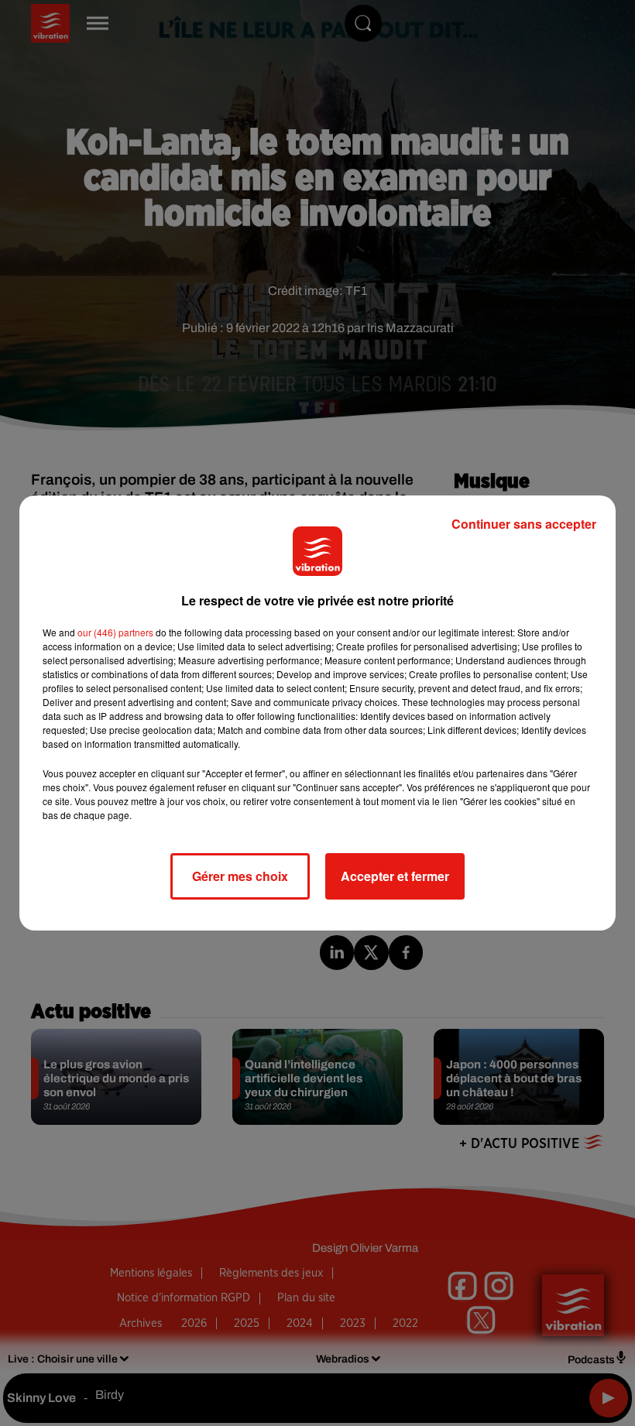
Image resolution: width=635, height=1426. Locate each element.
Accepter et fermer (395, 876)
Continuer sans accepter (523, 524)
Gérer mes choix (240, 876)
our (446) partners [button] (115, 632)
